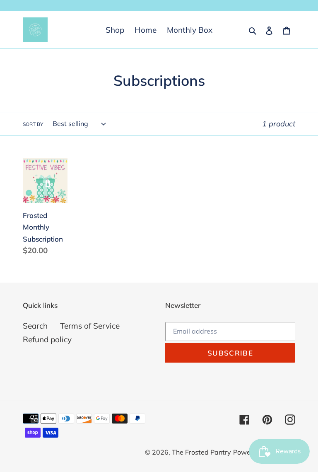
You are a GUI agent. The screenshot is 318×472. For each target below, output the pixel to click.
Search (35, 326)
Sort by (33, 124)
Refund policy (47, 339)
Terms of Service (90, 326)
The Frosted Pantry (201, 452)
